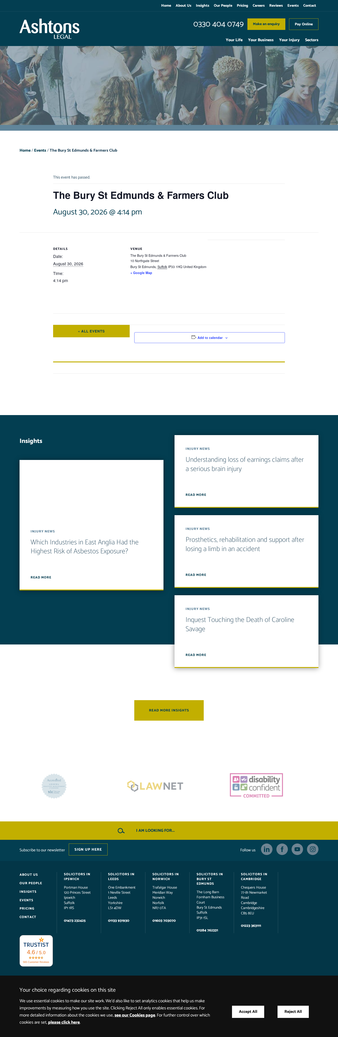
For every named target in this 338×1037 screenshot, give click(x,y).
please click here (64, 1022)
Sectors (311, 40)
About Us (183, 6)
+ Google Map (141, 272)
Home (166, 6)
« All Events (91, 331)
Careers (259, 6)
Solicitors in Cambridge (254, 877)
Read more (41, 577)
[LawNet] (68, 786)
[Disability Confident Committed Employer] (169, 786)
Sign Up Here (88, 849)
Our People (223, 6)
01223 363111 (251, 926)
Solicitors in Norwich (165, 877)
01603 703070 (164, 921)
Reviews (276, 6)
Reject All (293, 1011)
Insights (202, 6)
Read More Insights (169, 710)
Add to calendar (210, 337)
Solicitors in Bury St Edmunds (210, 879)
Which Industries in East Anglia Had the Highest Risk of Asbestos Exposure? (85, 547)
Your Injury (289, 40)
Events (293, 6)
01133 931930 (118, 921)
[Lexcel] (270, 786)
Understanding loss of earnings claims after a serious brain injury (245, 464)
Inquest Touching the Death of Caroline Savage (240, 624)
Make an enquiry (266, 24)
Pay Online (304, 24)
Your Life (234, 40)
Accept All (248, 1011)
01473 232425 (75, 921)
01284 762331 (207, 930)
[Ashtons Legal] (49, 29)
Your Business (261, 40)
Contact (309, 6)
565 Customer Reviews (36, 961)
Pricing (242, 6)
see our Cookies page (135, 1015)
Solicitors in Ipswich (77, 877)
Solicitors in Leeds (121, 877)
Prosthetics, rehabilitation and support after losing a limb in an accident (245, 544)
